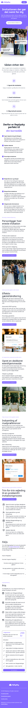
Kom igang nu (14, 670)
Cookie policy (4, 699)
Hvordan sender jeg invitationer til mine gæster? (13, 563)
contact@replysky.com (12, 548)
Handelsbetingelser (6, 696)
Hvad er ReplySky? (6, 555)
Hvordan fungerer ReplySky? (9, 559)
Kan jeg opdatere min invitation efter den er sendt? (13, 569)
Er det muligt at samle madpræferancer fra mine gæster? (13, 574)
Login (24, 2)
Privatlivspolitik (5, 693)
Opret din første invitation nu (14, 22)
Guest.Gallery (4, 704)
